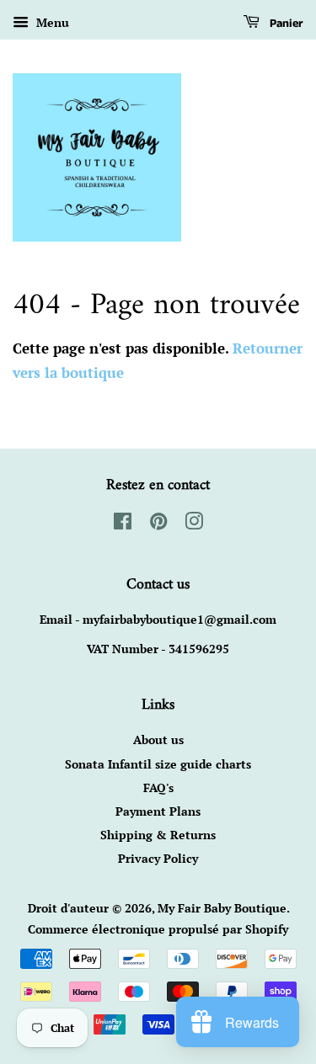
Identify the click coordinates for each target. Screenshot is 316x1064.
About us (158, 739)
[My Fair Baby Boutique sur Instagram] (194, 524)
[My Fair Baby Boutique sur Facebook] (122, 524)
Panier (284, 23)
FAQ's (158, 787)
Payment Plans (158, 811)
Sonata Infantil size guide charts (158, 764)
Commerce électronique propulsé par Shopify (158, 929)
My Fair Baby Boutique (222, 908)
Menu (51, 22)
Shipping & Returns (158, 835)
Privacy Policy (158, 858)
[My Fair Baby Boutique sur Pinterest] (158, 524)
